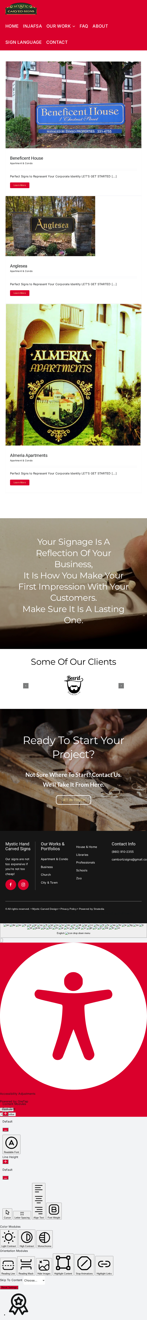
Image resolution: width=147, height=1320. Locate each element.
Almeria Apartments (29, 455)
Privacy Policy (68, 908)
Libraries (82, 854)
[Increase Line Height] (5, 1161)
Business (47, 866)
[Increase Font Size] (5, 1113)
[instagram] (23, 884)
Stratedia (99, 908)
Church (46, 874)
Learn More (20, 185)
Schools (81, 869)
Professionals (85, 861)
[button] (26, 685)
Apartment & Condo (21, 163)
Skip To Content (11, 1279)
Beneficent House (26, 158)
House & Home (86, 846)
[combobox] (73, 930)
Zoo (79, 877)
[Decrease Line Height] (5, 1177)
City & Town (49, 882)
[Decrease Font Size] (5, 1129)
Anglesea (18, 266)
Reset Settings (9, 1286)
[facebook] (10, 884)
